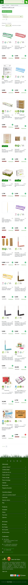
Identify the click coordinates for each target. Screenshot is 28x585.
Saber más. (4, 571)
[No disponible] (25, 434)
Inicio (3, 5)
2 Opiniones (23, 92)
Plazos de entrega (6, 480)
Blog (3, 502)
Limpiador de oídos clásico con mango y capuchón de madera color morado (7, 324)
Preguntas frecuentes (7, 488)
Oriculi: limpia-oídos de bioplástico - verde (6, 48)
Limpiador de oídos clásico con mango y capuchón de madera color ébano (20, 324)
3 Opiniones (10, 127)
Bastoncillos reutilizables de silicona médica (7, 255)
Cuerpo (7, 5)
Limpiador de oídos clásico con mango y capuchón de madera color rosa (20, 255)
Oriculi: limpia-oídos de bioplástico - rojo (19, 48)
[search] (14, 2)
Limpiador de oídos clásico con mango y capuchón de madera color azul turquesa (7, 358)
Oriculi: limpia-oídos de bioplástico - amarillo (6, 289)
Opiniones (4, 517)
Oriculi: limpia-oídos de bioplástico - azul (19, 82)
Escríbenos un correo (8, 552)
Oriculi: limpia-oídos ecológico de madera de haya (7, 117)
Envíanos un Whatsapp (9, 548)
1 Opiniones (10, 58)
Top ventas (4, 514)
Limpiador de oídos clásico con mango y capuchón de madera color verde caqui (20, 289)
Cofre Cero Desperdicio (7, 393)
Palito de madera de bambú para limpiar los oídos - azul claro (6, 220)
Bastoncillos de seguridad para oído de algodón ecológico (7, 428)
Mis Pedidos (5, 527)
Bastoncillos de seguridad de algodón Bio (7, 151)
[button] (6, 19)
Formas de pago (5, 477)
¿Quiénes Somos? (6, 467)
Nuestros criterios (6, 500)
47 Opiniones (23, 196)
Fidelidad (4, 482)
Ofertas (4, 512)
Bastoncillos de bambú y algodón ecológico (20, 118)
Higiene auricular (14, 5)
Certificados (4, 497)
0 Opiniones (10, 299)
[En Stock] (12, 56)
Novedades (4, 509)
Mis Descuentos (5, 532)
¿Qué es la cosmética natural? (9, 494)
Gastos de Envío (6, 474)
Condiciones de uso (6, 472)
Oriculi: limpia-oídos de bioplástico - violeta (19, 220)
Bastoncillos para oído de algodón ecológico (20, 392)
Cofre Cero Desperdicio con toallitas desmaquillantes (20, 360)
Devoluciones (5, 485)
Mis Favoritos (5, 529)
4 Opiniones (10, 161)
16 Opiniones (10, 196)
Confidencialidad (5, 469)
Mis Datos (4, 524)
